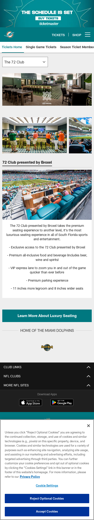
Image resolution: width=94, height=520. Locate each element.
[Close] (89, 426)
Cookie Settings (47, 485)
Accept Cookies (47, 511)
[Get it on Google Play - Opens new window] (61, 404)
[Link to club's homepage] (9, 32)
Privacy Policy (30, 476)
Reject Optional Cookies (47, 498)
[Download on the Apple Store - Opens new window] (30, 403)
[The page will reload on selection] (25, 62)
